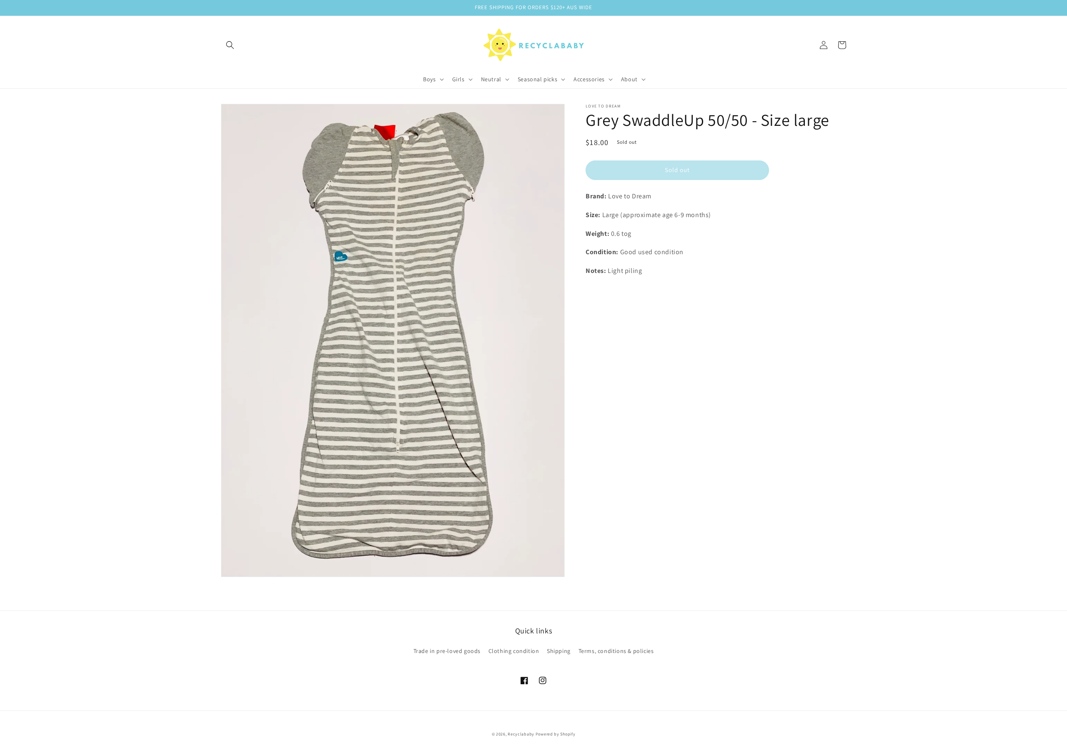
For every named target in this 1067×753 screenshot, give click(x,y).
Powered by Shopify (556, 734)
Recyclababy (521, 734)
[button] (230, 45)
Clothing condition (513, 651)
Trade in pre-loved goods (447, 651)
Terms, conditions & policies (616, 651)
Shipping (559, 651)
